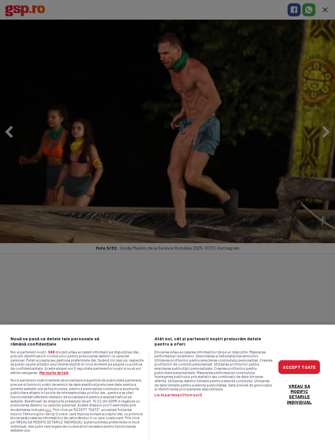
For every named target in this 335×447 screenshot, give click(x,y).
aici (48, 409)
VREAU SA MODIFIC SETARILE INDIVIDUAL (299, 393)
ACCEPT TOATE (299, 367)
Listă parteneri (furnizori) (178, 395)
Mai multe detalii (53, 372)
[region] (167, 386)
